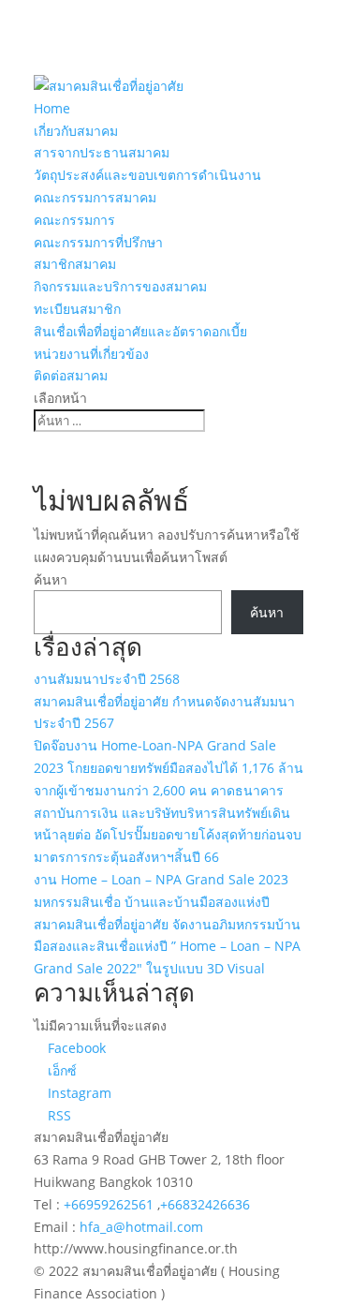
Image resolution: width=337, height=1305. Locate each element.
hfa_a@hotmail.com (141, 1227)
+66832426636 (205, 1204)
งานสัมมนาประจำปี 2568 (107, 679)
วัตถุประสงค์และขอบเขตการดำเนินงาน (147, 175)
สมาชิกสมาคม (75, 264)
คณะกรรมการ (74, 220)
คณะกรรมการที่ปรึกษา (98, 242)
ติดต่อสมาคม (71, 375)
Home (52, 108)
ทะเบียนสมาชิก (77, 309)
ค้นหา (50, 579)
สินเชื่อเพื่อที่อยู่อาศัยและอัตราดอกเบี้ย (140, 331)
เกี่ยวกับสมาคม (76, 131)
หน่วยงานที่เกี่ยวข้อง (91, 354)
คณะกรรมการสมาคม (95, 197)
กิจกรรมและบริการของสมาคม (120, 286)
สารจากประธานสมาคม (101, 152)
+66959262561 (110, 1204)
